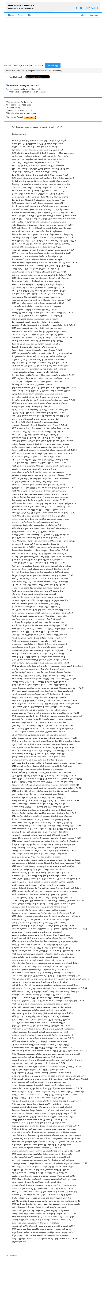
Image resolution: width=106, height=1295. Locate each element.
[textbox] (37, 76)
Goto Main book (10, 1255)
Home (11, 15)
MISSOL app (52, 65)
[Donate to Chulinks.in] (30, 116)
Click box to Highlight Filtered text (23, 85)
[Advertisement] (53, 41)
